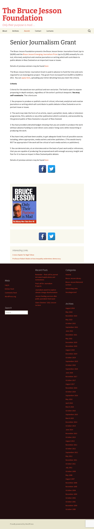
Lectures (50, 31)
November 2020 (71, 346)
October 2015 (71, 411)
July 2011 (69, 467)
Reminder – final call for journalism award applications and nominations (46, 277)
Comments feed (11, 293)
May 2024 (69, 312)
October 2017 (71, 380)
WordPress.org (10, 296)
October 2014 (71, 426)
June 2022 (69, 331)
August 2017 (70, 384)
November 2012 (71, 445)
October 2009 (71, 471)
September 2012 (72, 452)
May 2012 (69, 456)
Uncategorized (71, 292)
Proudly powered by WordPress (22, 524)
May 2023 (69, 319)
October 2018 (71, 365)
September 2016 (72, 395)
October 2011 (71, 464)
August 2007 (70, 479)
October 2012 (71, 448)
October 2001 (71, 502)
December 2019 (71, 354)
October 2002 (71, 498)
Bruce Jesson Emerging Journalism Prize (40, 54)
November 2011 (71, 460)
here (46, 66)
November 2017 (71, 376)
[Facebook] (42, 169)
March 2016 (70, 407)
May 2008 (69, 475)
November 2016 (71, 388)
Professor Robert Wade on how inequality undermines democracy (36, 259)
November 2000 (71, 505)
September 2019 (72, 361)
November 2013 (71, 433)
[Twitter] (51, 169)
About (4, 31)
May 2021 (69, 338)
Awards (27, 31)
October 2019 (71, 357)
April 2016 (69, 403)
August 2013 (70, 441)
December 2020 (71, 342)
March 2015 (70, 418)
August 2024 (70, 308)
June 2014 (69, 430)
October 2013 (71, 437)
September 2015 (72, 414)
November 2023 (71, 316)
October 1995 (71, 509)
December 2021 (71, 335)
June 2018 (69, 373)
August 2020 (70, 350)
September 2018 (72, 369)
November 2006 (71, 483)
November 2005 (71, 486)
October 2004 (71, 490)
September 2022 (72, 327)
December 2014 (71, 422)
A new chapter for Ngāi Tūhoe (23, 255)
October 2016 (71, 392)
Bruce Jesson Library (73, 278)
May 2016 (69, 399)
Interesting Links (72, 288)
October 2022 (71, 323)
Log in (7, 285)
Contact (38, 31)
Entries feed (9, 289)
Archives (15, 31)
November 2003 (71, 494)
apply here (26, 77)
